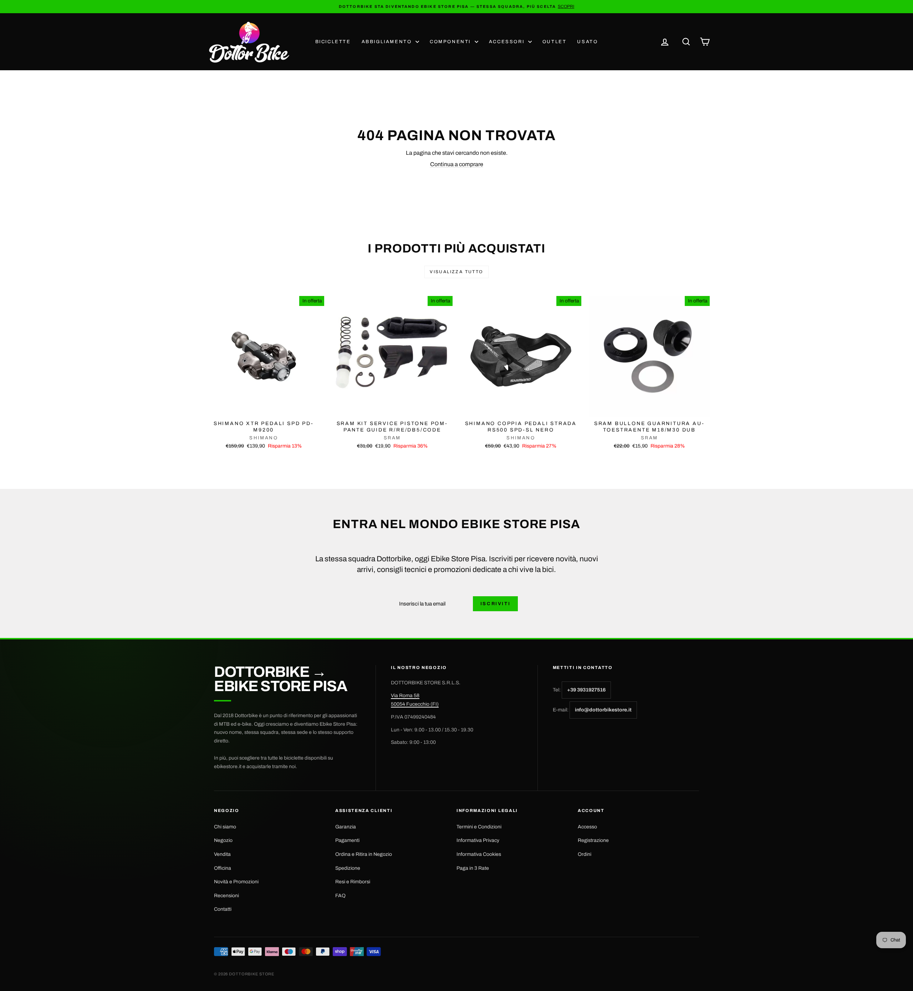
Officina (222, 868)
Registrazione (593, 840)
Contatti (222, 909)
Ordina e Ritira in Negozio (363, 854)
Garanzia (345, 826)
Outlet (554, 41)
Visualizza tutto (456, 271)
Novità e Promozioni (236, 881)
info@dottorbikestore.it (603, 709)
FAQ (340, 895)
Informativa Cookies (478, 854)
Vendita (222, 854)
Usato (587, 41)
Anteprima (263, 409)
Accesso (587, 826)
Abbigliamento (388, 41)
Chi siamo (225, 826)
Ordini (584, 854)
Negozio (223, 840)
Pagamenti (347, 840)
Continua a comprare (456, 164)
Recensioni (226, 895)
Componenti (451, 41)
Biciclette (333, 41)
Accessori (507, 41)
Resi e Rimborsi (352, 881)
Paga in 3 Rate (472, 868)
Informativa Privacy (477, 840)
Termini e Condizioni (478, 826)
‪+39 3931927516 (586, 690)
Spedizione (347, 868)
